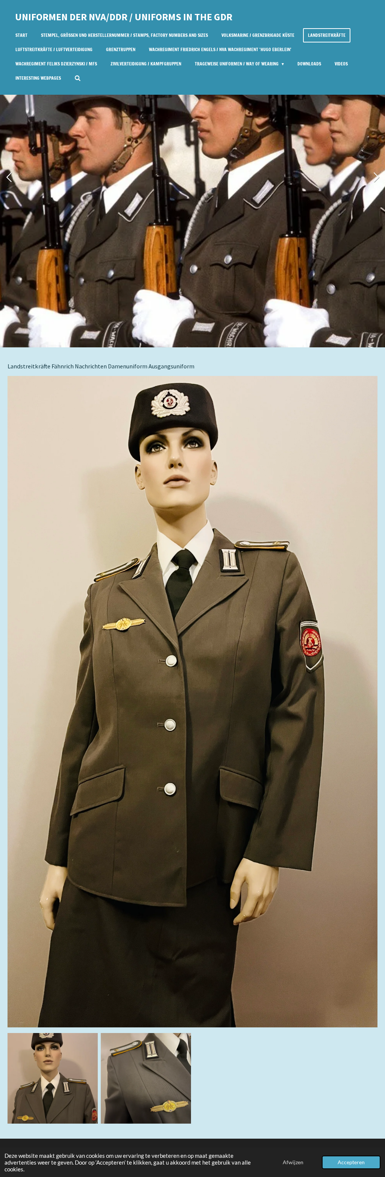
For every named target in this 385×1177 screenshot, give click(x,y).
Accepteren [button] (351, 1162)
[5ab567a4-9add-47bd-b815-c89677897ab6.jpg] (52, 1078)
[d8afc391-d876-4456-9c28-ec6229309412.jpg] (145, 1078)
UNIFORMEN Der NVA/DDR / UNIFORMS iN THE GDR (123, 17)
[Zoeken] (78, 78)
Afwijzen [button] (293, 1162)
